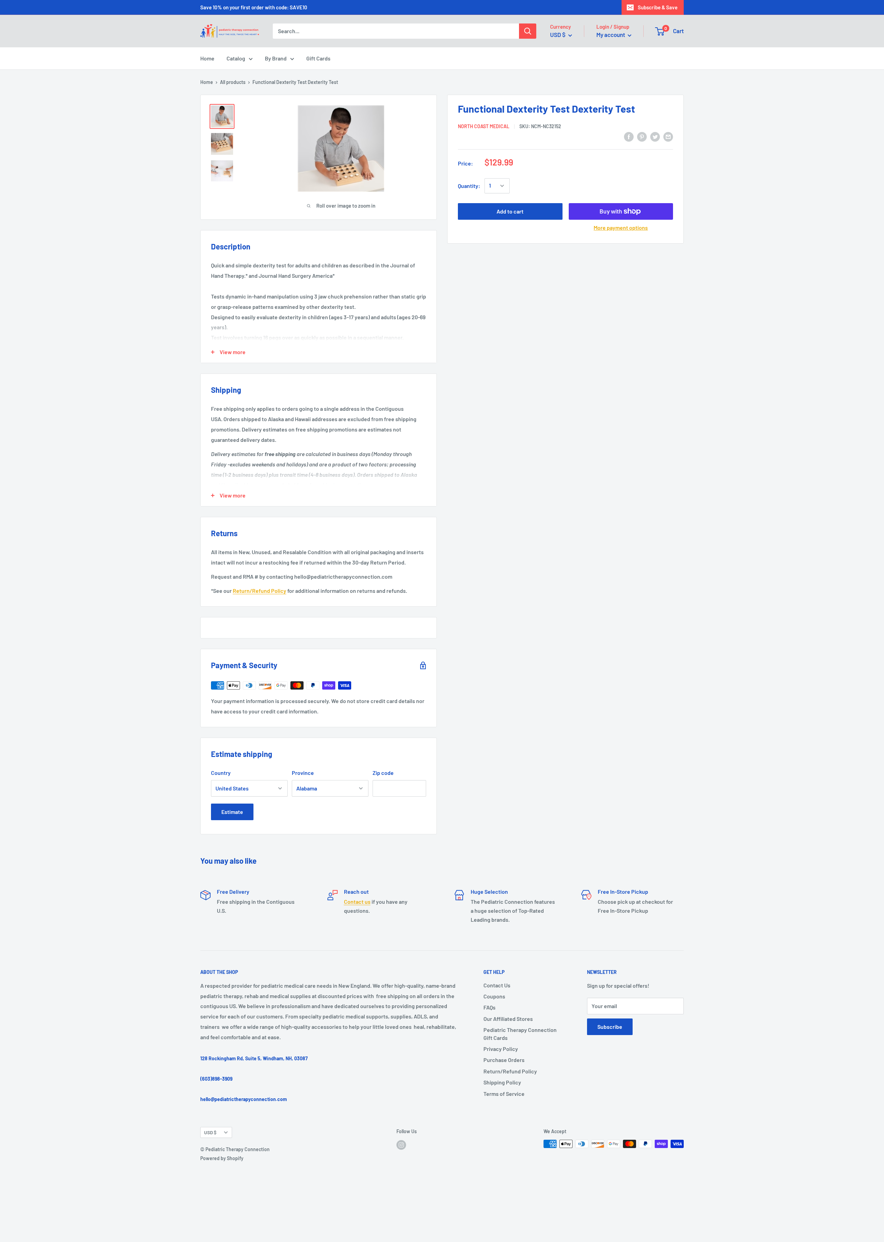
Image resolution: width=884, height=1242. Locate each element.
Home (207, 58)
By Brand (276, 58)
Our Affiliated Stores (508, 1018)
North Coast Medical (483, 126)
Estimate (232, 811)
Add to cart (510, 211)
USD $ (210, 1132)
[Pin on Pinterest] (642, 136)
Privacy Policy (500, 1048)
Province (303, 772)
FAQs (489, 1007)
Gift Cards (318, 58)
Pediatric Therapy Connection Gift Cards (520, 1033)
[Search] (527, 31)
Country (221, 772)
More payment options (621, 227)
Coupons (494, 996)
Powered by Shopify (221, 1158)
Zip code (383, 772)
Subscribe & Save (658, 7)
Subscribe (609, 1026)
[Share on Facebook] (629, 136)
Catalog (236, 58)
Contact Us (496, 985)
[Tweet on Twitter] (655, 136)
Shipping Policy (502, 1082)
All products (233, 82)
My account (611, 34)
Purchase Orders (504, 1059)
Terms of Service (504, 1093)
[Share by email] (668, 136)
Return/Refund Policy (259, 590)
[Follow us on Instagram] (401, 1144)
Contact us (357, 901)
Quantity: (469, 185)
